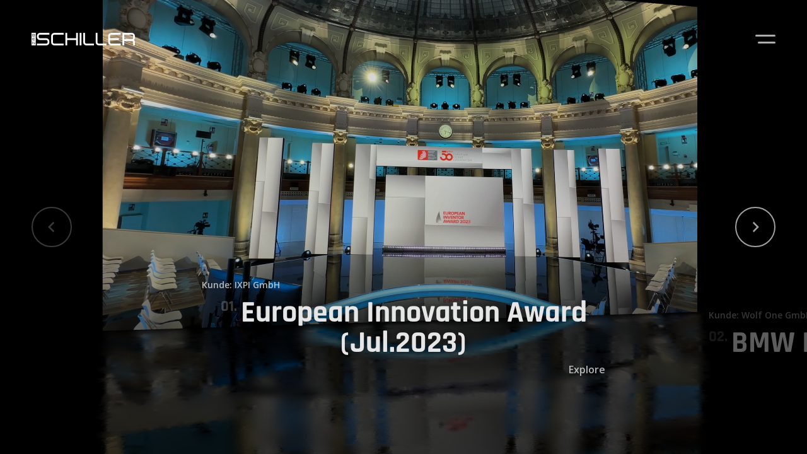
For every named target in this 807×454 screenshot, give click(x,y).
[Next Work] (755, 227)
